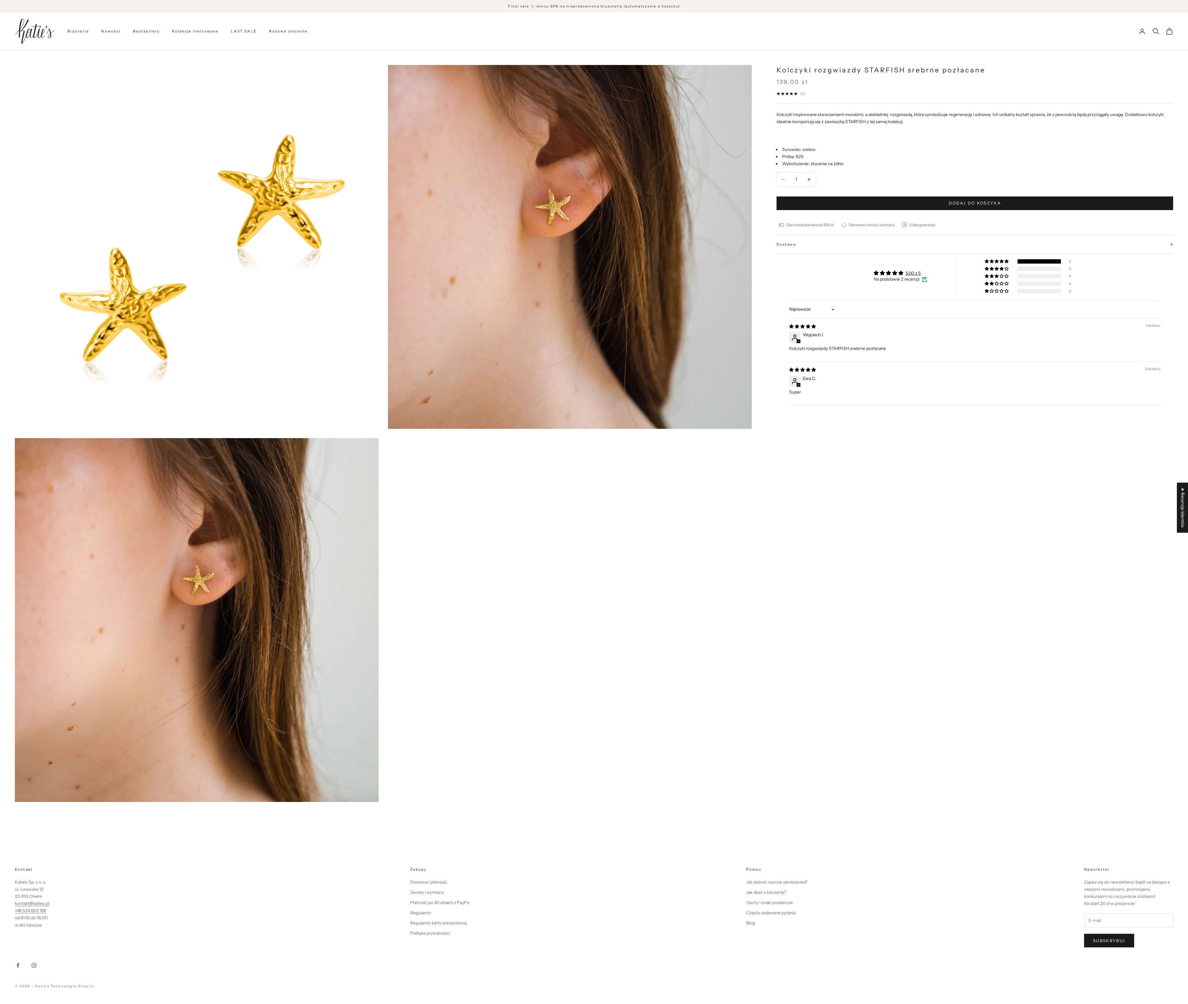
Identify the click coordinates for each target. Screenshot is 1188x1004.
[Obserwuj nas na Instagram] (34, 965)
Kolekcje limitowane (195, 31)
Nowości (110, 31)
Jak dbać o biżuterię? (766, 892)
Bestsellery (146, 31)
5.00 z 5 (913, 273)
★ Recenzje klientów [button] (1183, 507)
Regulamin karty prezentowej (438, 923)
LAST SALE (243, 31)
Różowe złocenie (288, 31)
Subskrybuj (1109, 940)
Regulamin (420, 913)
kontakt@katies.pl (32, 903)
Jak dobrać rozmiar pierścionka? (776, 882)
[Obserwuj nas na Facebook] (18, 965)
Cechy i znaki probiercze (769, 902)
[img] (802, 326)
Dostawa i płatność (428, 882)
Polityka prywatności (430, 933)
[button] (997, 261)
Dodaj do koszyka (975, 202)
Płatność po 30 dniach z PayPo (439, 902)
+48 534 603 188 (30, 910)
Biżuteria (78, 31)
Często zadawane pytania (770, 913)
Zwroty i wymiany (427, 892)
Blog (750, 923)
